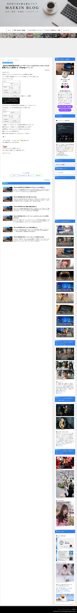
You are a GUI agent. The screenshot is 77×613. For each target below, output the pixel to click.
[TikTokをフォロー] (67, 86)
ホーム (60, 609)
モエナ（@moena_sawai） (66, 590)
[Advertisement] (36, 47)
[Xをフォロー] (62, 86)
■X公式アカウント (59, 445)
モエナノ (61, 592)
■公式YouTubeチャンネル (60, 391)
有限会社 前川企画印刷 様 (60, 601)
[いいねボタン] (3, 137)
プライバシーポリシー (67, 609)
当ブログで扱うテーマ (65, 110)
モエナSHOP (70, 588)
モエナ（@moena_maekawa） (63, 589)
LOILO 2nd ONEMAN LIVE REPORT (62, 155)
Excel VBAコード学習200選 (8, 62)
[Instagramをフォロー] (65, 86)
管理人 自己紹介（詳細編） (65, 106)
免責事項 (74, 609)
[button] (74, 172)
